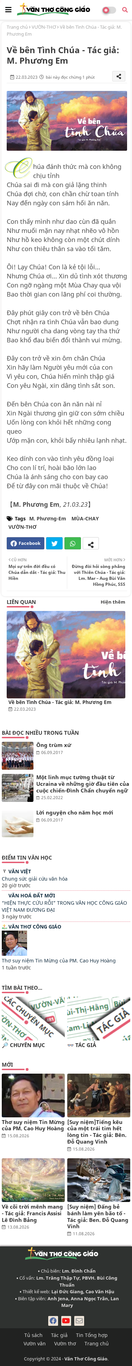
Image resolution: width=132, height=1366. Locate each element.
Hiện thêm (113, 602)
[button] (125, 10)
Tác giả (59, 1335)
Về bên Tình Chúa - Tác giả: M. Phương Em (60, 702)
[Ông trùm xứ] (17, 756)
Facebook (29, 543)
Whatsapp (72, 543)
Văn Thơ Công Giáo (34, 926)
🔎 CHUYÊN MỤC (23, 1045)
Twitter (54, 543)
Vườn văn (35, 1343)
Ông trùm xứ (53, 745)
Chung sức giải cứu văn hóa (35, 878)
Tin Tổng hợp (92, 1335)
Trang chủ (17, 27)
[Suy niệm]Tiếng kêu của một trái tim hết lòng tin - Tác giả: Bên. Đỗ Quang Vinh (96, 1132)
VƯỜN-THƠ (44, 27)
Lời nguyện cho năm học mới (74, 812)
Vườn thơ (65, 1343)
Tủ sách (33, 1335)
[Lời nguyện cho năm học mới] (17, 823)
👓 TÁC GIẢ (81, 1045)
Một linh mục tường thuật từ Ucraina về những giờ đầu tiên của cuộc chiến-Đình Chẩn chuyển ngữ (82, 784)
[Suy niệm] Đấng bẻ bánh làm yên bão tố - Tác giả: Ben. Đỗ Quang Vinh (97, 1216)
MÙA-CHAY (85, 518)
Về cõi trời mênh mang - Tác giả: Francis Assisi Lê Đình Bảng (32, 1213)
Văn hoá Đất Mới (31, 895)
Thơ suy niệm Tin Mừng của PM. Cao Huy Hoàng (59, 960)
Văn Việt (19, 871)
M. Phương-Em (47, 518)
